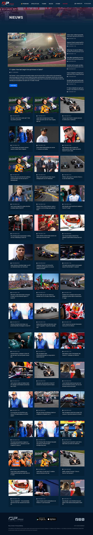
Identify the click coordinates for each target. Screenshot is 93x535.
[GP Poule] (8, 3)
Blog (9, 525)
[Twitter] (83, 519)
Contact (13, 525)
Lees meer (13, 85)
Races (51, 3)
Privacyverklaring (19, 525)
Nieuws (65, 3)
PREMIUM (25, 3)
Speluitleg (35, 3)
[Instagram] (80, 519)
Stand (58, 3)
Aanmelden (79, 3)
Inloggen (88, 3)
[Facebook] (77, 519)
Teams (44, 3)
